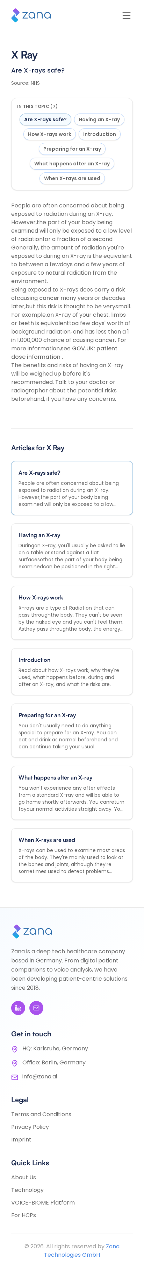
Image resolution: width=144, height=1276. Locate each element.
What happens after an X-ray (72, 163)
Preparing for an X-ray (72, 148)
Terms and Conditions (41, 1114)
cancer (49, 298)
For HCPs (23, 1215)
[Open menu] (126, 15)
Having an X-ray (99, 119)
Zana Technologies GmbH (82, 1250)
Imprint (21, 1140)
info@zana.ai (39, 1076)
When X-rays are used (72, 178)
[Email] (36, 1008)
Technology (27, 1190)
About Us (23, 1177)
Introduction (99, 134)
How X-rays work (49, 134)
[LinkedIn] (18, 1008)
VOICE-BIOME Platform (43, 1203)
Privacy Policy (30, 1127)
